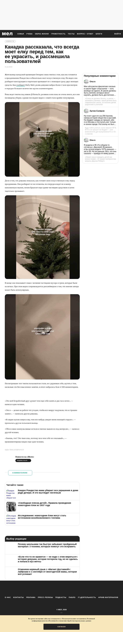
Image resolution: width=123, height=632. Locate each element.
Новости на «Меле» (24, 457)
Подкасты (60, 597)
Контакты (18, 597)
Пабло (72, 597)
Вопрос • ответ (85, 34)
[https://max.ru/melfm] (81, 588)
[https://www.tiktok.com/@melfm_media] (61, 588)
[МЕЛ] (7, 34)
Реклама (30, 597)
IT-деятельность (87, 597)
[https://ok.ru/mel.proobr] (75, 588)
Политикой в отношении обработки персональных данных (70, 621)
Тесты (71, 34)
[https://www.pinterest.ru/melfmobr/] (68, 588)
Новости (10, 41)
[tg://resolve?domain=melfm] (42, 588)
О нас (8, 597)
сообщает (20, 85)
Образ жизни (42, 34)
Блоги (99, 34)
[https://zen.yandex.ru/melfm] (48, 588)
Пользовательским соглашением (74, 619)
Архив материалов (108, 597)
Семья (20, 34)
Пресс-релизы (45, 597)
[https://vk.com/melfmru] (55, 588)
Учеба (29, 34)
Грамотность (58, 34)
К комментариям (19, 473)
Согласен (61, 627)
